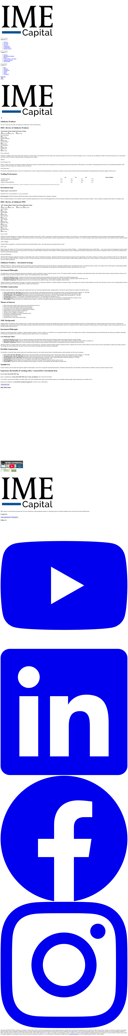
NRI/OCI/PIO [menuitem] (7, 61)
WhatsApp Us (15, 517)
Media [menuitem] (5, 72)
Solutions (3, 52)
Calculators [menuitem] (6, 74)
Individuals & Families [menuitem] (9, 56)
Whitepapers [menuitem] (6, 70)
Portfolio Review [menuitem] (8, 48)
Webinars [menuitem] (6, 69)
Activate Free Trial (5, 384)
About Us (3, 39)
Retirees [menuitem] (5, 57)
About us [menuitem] (6, 42)
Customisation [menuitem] (7, 47)
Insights (3, 65)
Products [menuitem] (6, 54)
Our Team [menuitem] (6, 43)
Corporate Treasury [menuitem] (8, 60)
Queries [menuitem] (5, 71)
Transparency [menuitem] (7, 46)
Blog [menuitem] (5, 67)
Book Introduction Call (6, 517)
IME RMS (3, 76)
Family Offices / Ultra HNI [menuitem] (10, 58)
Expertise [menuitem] (6, 44)
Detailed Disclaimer (73, 1034)
